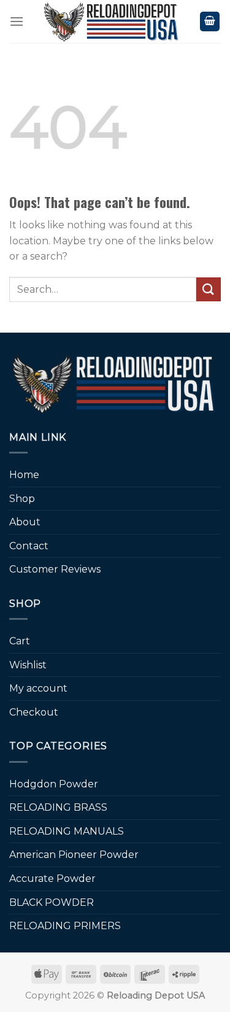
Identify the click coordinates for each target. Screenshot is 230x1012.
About (24, 522)
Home (24, 475)
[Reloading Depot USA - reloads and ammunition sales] (111, 21)
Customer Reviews (55, 569)
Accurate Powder (52, 878)
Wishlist (28, 665)
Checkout (33, 712)
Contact (28, 546)
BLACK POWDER (51, 902)
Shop (22, 498)
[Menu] (16, 21)
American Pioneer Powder (74, 854)
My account (38, 688)
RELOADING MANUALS (66, 831)
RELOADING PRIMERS (65, 926)
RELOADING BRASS (58, 807)
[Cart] (210, 22)
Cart (19, 641)
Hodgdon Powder (53, 784)
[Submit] (208, 289)
